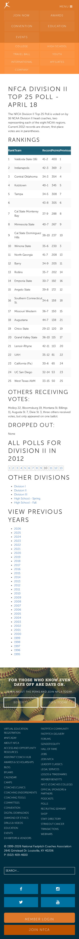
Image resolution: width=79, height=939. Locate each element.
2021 (17, 549)
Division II (20, 490)
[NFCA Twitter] (21, 902)
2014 (17, 577)
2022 (17, 545)
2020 (17, 553)
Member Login (39, 919)
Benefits (21, 702)
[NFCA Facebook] (21, 889)
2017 (17, 565)
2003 (17, 622)
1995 (17, 654)
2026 (17, 528)
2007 (17, 605)
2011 (17, 589)
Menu (65, 6)
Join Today (58, 702)
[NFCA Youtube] (58, 902)
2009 (17, 597)
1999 (17, 638)
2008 (17, 601)
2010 (17, 593)
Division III (20, 494)
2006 (17, 609)
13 (61, 468)
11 (51, 468)
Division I (20, 486)
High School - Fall (25, 502)
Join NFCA (39, 930)
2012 (17, 585)
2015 (17, 573)
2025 (17, 532)
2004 (17, 618)
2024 (17, 537)
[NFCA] (7, 5)
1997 (17, 646)
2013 (17, 581)
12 (55, 468)
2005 (17, 613)
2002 (17, 626)
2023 (17, 541)
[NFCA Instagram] (58, 889)
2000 (17, 634)
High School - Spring (27, 498)
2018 (17, 561)
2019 (17, 557)
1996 (17, 650)
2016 (17, 569)
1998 (17, 642)
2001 (17, 630)
